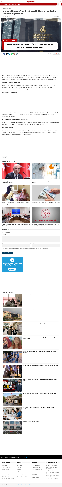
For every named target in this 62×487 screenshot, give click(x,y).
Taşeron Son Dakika (21, 471)
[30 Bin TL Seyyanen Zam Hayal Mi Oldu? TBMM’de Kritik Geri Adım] (46, 193)
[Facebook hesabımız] (20, 457)
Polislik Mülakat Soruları (37, 467)
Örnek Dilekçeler (6, 474)
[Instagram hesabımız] (24, 457)
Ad (3, 243)
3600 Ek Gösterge (6, 471)
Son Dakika (57, 16)
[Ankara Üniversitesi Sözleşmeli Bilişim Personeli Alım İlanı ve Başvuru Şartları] (12, 405)
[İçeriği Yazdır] (17, 54)
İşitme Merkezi (35, 471)
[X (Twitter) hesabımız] (22, 457)
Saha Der (19, 467)
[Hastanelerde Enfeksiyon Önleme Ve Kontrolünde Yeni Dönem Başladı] (16, 193)
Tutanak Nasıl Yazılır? (6, 476)
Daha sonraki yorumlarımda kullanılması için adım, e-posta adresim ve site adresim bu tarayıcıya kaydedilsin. (25, 248)
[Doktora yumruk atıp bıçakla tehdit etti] (12, 320)
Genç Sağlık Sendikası (36, 465)
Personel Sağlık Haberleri (18, 484)
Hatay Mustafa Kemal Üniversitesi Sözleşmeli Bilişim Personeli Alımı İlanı (19, 4)
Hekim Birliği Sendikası (22, 474)
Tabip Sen (19, 469)
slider (4, 157)
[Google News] (56, 54)
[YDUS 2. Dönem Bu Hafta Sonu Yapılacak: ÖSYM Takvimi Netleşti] (46, 171)
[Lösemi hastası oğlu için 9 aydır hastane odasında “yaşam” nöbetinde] (12, 306)
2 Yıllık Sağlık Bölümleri (37, 469)
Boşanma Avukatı (49, 470)
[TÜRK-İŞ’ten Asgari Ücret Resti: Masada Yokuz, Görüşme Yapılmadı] (16, 215)
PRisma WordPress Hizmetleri (36, 484)
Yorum (4, 234)
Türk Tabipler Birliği (6, 467)
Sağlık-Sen (4, 465)
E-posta (34, 243)
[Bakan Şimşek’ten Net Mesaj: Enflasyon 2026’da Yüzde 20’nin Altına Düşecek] (16, 171)
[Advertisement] (31, 65)
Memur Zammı (5, 469)
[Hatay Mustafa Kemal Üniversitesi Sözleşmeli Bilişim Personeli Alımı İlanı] (12, 334)
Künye (26, 484)
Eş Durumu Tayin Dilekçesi (51, 465)
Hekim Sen (19, 465)
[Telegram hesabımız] (26, 457)
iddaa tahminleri (5, 473)
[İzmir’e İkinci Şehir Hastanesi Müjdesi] (12, 433)
